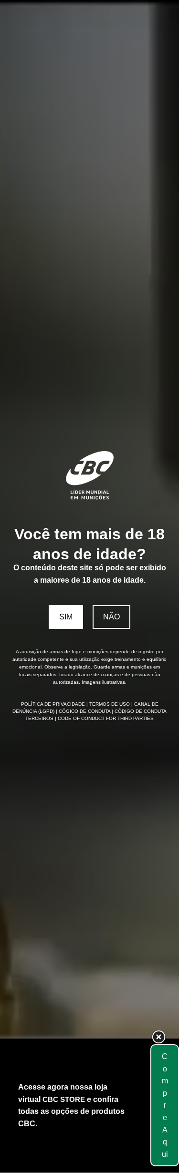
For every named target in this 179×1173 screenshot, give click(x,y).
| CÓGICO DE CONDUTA (84, 711)
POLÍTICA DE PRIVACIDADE (53, 704)
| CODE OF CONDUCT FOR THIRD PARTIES (104, 718)
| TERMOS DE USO (108, 704)
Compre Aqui (165, 1105)
